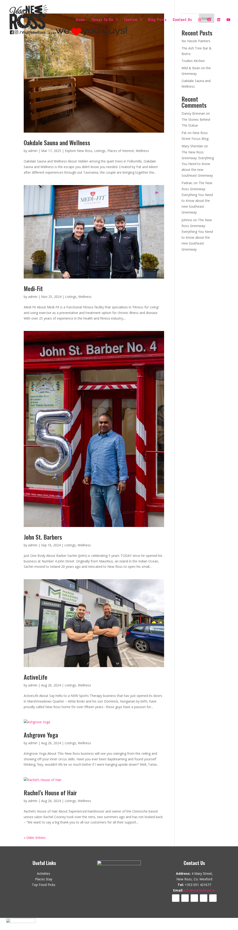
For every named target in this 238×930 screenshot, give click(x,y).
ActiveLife (35, 677)
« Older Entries (35, 837)
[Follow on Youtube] (213, 898)
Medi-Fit (33, 288)
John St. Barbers (43, 536)
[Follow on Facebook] (175, 898)
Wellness (142, 150)
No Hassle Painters (196, 41)
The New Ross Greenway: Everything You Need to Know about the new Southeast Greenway (198, 164)
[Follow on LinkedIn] (203, 898)
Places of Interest (120, 150)
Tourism (130, 20)
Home (80, 20)
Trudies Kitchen (193, 61)
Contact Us (182, 20)
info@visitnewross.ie (199, 890)
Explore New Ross (78, 150)
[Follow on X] (185, 898)
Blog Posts (157, 20)
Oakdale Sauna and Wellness (57, 142)
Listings (100, 150)
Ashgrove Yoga (41, 734)
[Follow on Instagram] (194, 898)
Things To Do (102, 20)
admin (32, 150)
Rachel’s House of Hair (50, 792)
